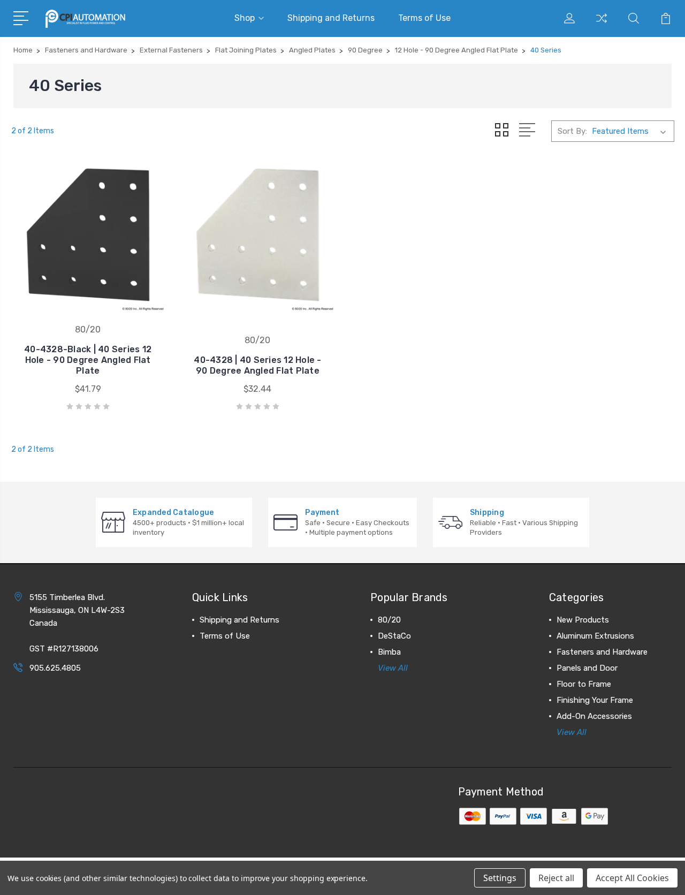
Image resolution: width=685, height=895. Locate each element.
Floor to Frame (584, 684)
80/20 (389, 620)
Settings (499, 878)
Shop (244, 18)
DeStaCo (394, 636)
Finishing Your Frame (595, 700)
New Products (583, 620)
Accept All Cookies (632, 878)
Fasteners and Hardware (602, 652)
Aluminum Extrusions (595, 636)
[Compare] (601, 24)
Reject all (556, 878)
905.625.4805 (55, 668)
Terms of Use (424, 18)
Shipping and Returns (331, 18)
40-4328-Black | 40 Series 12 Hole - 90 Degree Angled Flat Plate (87, 360)
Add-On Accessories (594, 716)
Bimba (389, 652)
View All (393, 668)
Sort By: (572, 131)
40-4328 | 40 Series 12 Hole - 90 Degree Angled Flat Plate (257, 365)
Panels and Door (587, 668)
